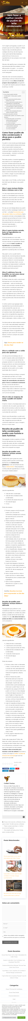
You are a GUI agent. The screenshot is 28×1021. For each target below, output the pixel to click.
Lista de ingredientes (12, 121)
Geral (14, 999)
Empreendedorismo (14, 995)
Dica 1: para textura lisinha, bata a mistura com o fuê (13, 100)
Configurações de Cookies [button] (9, 1017)
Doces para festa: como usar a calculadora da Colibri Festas (14, 956)
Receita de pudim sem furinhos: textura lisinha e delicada (13, 125)
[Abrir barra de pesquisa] (26, 3)
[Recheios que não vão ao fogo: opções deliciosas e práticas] (14, 890)
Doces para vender (14, 992)
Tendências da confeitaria (17, 824)
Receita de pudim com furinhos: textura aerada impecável (13, 119)
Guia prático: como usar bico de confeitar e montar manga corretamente (13, 876)
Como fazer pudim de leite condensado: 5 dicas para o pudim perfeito (12, 96)
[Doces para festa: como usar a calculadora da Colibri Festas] (14, 853)
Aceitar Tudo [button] (21, 1017)
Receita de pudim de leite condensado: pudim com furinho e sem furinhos (14, 115)
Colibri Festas (8, 30)
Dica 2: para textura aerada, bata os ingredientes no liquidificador (14, 103)
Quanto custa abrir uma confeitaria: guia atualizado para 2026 (14, 961)
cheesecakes (10, 466)
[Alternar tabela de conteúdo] (22, 92)
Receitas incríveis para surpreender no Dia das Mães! (14, 593)
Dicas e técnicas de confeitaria (12, 822)
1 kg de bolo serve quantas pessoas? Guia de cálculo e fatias (14, 976)
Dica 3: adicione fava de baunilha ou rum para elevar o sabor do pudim (14, 105)
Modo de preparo (11, 123)
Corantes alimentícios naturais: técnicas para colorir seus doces (14, 966)
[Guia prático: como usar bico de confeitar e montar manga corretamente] (14, 870)
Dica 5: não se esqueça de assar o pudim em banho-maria (14, 111)
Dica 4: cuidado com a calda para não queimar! (14, 108)
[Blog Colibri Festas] (5, 3)
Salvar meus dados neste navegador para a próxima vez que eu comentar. (14, 936)
